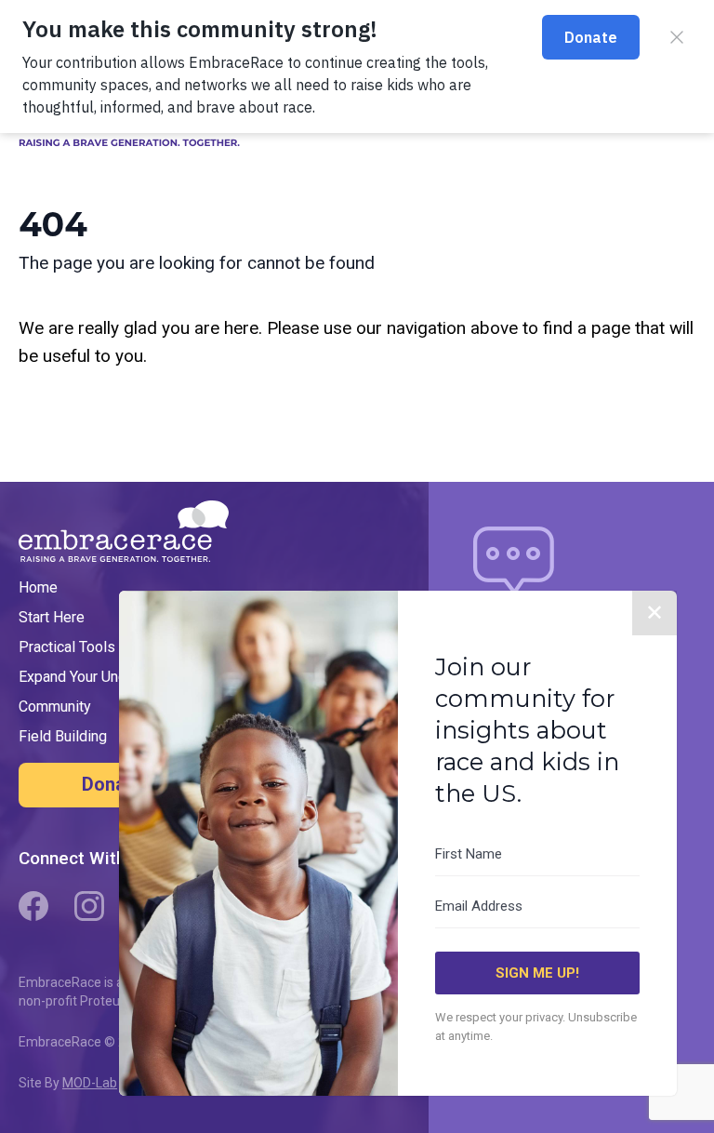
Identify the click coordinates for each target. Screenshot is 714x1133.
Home (38, 587)
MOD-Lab (89, 1082)
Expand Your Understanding (107, 677)
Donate (112, 784)
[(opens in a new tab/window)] (33, 906)
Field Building (63, 736)
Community (55, 706)
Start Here (52, 617)
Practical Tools (67, 647)
